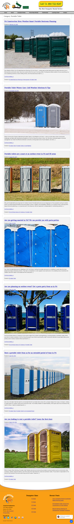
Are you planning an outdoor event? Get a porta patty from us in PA (30, 286)
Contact (65, 12)
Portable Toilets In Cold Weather (23, 145)
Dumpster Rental (21, 12)
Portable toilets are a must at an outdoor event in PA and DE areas (30, 154)
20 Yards (33, 505)
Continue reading (9, 76)
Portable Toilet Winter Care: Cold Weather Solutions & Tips (27, 88)
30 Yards (33, 508)
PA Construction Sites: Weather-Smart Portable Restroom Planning (30, 21)
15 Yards (33, 502)
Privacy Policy (6, 512)
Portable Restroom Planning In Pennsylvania (19, 79)
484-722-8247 (54, 4)
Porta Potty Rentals (33, 12)
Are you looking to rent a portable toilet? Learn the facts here (28, 419)
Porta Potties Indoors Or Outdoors (17, 212)
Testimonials (45, 12)
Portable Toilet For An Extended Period (25, 411)
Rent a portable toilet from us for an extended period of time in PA (30, 353)
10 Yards (33, 498)
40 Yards (33, 512)
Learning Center (55, 12)
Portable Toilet (33, 79)
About (12, 12)
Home (5, 12)
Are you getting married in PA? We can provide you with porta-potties (31, 220)
